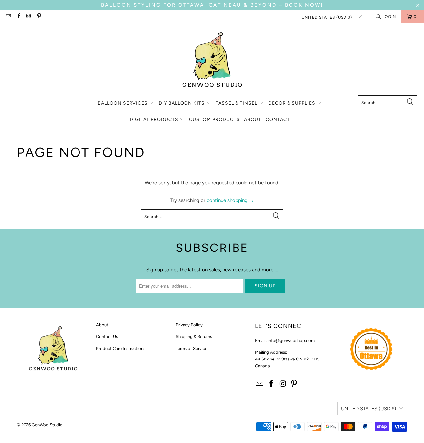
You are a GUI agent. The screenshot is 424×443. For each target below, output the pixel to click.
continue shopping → (230, 200)
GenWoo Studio (47, 424)
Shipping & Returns (194, 336)
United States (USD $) (327, 17)
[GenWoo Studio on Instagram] (28, 16)
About (102, 324)
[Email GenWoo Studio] (8, 16)
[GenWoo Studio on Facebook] (18, 16)
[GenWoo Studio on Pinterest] (39, 16)
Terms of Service (191, 348)
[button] (126, 103)
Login (389, 16)
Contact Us (107, 336)
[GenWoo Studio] (212, 61)
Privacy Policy (189, 324)
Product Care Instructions (120, 348)
